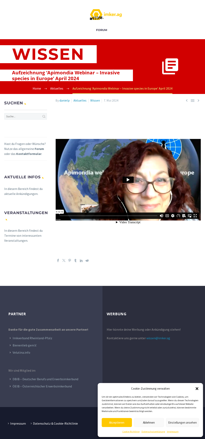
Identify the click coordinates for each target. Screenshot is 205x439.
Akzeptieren (116, 422)
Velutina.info (21, 352)
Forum (101, 30)
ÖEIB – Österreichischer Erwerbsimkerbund (42, 386)
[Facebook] (58, 260)
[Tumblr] (75, 260)
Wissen (95, 100)
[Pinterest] (69, 260)
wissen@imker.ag (158, 338)
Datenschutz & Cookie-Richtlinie (55, 423)
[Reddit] (87, 260)
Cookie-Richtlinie (131, 431)
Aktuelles (79, 100)
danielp (64, 100)
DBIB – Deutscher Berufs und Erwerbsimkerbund (45, 379)
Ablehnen (149, 422)
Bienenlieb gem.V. (25, 345)
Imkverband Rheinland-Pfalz (32, 338)
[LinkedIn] (81, 260)
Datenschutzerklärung (153, 431)
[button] (197, 389)
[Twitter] (63, 260)
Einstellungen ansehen (182, 422)
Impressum (173, 431)
